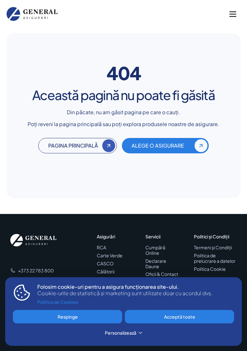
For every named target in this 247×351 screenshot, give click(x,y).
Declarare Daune (155, 263)
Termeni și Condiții (213, 247)
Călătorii (105, 271)
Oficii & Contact (161, 274)
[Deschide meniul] (233, 14)
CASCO (105, 263)
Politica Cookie (210, 269)
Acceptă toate (179, 317)
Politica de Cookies (57, 302)
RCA (101, 247)
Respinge (68, 317)
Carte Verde (110, 255)
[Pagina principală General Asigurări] (33, 240)
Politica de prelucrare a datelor (214, 258)
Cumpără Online (155, 250)
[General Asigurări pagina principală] (32, 14)
